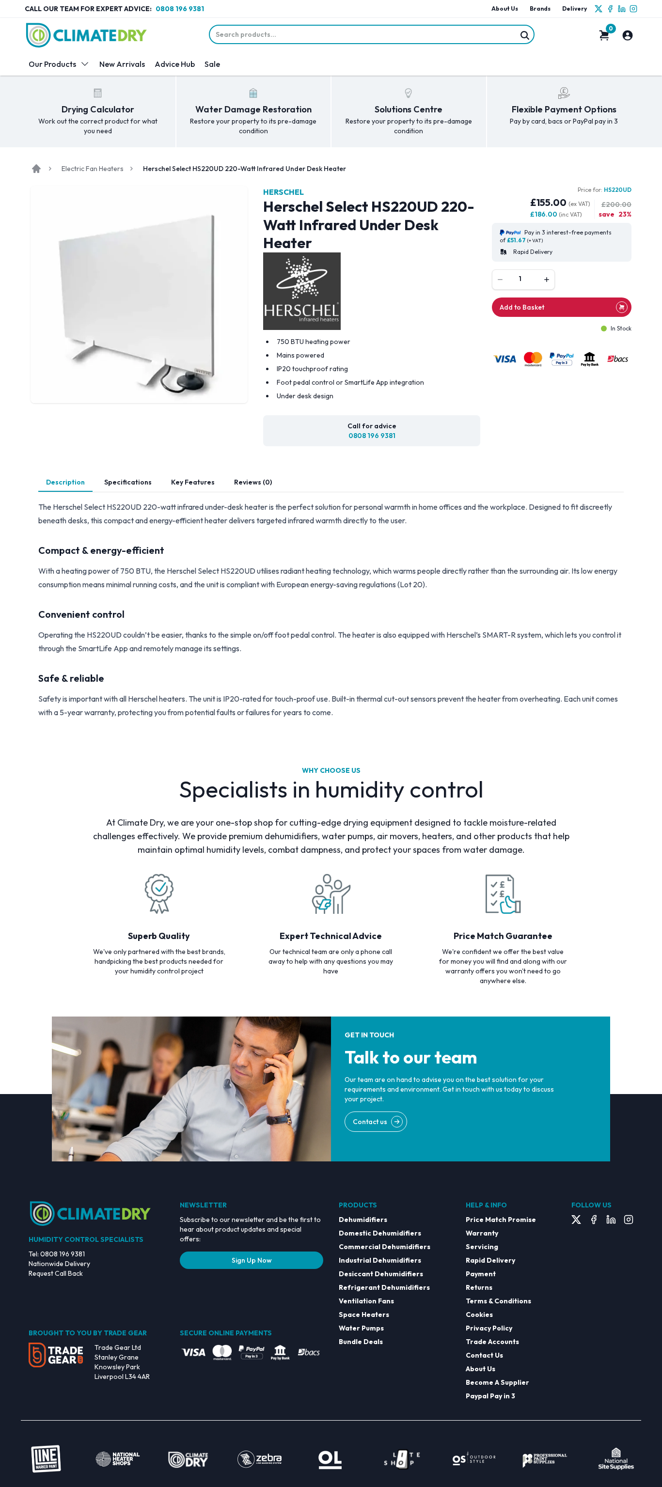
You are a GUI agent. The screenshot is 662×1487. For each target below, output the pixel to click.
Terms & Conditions (498, 1301)
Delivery (574, 8)
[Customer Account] (627, 35)
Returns (479, 1287)
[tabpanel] (331, 609)
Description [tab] (65, 482)
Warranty (482, 1233)
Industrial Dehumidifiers (380, 1260)
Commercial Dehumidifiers (384, 1246)
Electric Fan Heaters (93, 168)
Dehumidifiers (363, 1219)
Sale (212, 64)
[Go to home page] (36, 168)
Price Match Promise (501, 1219)
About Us (504, 8)
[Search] (525, 35)
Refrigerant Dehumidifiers (384, 1287)
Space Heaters (364, 1314)
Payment (481, 1273)
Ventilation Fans (366, 1301)
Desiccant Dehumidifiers (381, 1273)
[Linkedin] (622, 9)
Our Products (52, 64)
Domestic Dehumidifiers (380, 1233)
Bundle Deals (361, 1341)
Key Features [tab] (193, 482)
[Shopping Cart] (604, 35)
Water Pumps (361, 1328)
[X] (598, 9)
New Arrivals (122, 64)
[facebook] (610, 9)
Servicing (482, 1246)
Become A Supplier (497, 1382)
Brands (540, 8)
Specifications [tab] (128, 482)
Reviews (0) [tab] (253, 482)
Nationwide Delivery (59, 1263)
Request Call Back (56, 1273)
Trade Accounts (492, 1341)
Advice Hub (175, 64)
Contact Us (484, 1355)
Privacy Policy (489, 1328)
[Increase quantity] (546, 279)
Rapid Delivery (490, 1260)
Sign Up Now (252, 1260)
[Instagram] (633, 9)
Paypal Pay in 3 (490, 1396)
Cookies (479, 1314)
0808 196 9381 (180, 8)
